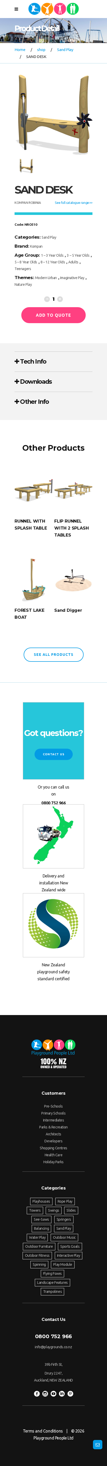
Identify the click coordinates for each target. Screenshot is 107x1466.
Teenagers (23, 269)
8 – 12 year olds (53, 262)
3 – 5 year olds (78, 255)
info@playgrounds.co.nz (53, 1347)
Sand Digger (68, 610)
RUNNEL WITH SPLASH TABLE (31, 525)
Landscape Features (52, 1282)
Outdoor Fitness (37, 1255)
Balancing (41, 1228)
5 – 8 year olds (26, 262)
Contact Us (53, 754)
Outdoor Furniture (39, 1246)
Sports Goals (69, 1246)
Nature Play (23, 284)
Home (20, 49)
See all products (53, 654)
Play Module (62, 1264)
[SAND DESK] (53, 115)
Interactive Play (68, 1255)
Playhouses (41, 1201)
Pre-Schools (53, 1106)
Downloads (35, 381)
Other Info (34, 401)
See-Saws (41, 1219)
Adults (73, 262)
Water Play (37, 1237)
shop (41, 49)
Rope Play (65, 1201)
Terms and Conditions (43, 1431)
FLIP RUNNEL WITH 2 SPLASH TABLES (71, 528)
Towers (35, 1210)
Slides (71, 1210)
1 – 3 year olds (52, 255)
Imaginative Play (72, 278)
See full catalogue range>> (73, 202)
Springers (64, 1219)
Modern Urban (46, 278)
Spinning (39, 1264)
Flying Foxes (52, 1273)
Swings (53, 1210)
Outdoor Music (64, 1237)
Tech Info (32, 361)
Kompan (36, 246)
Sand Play (65, 49)
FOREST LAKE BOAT (29, 614)
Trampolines (52, 1291)
